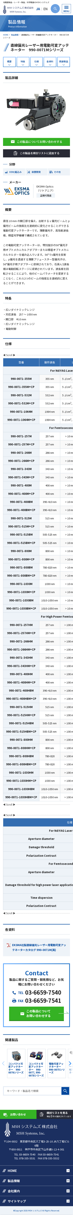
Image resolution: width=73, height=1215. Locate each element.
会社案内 (14, 1191)
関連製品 (63, 61)
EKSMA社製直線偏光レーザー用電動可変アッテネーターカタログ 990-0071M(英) (39, 947)
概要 (9, 61)
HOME (5, 35)
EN (45, 8)
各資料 (50, 61)
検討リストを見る (59, 1114)
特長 (23, 61)
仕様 (36, 61)
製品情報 (14, 35)
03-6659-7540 (43, 992)
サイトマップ (17, 1201)
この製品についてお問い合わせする (39, 142)
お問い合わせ (18, 1114)
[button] (70, 1063)
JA (38, 8)
